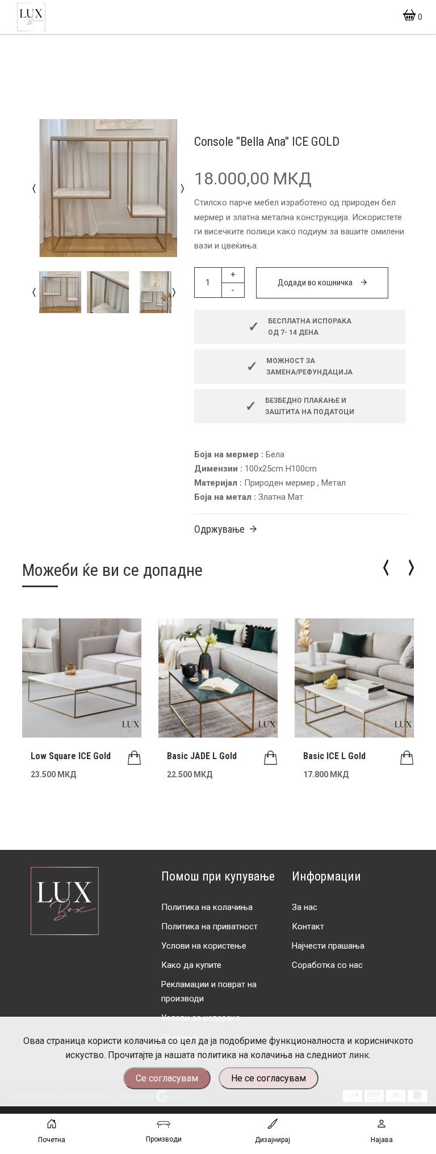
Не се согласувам (268, 1078)
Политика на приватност (209, 926)
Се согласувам (167, 1078)
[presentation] (33, 188)
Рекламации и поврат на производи (209, 991)
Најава (382, 1140)
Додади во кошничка (315, 282)
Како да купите (191, 965)
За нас (304, 907)
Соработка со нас (327, 965)
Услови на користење (203, 946)
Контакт (308, 926)
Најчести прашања (328, 946)
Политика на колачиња (207, 907)
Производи (164, 1139)
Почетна (51, 1140)
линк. (360, 1055)
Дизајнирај (272, 1140)
